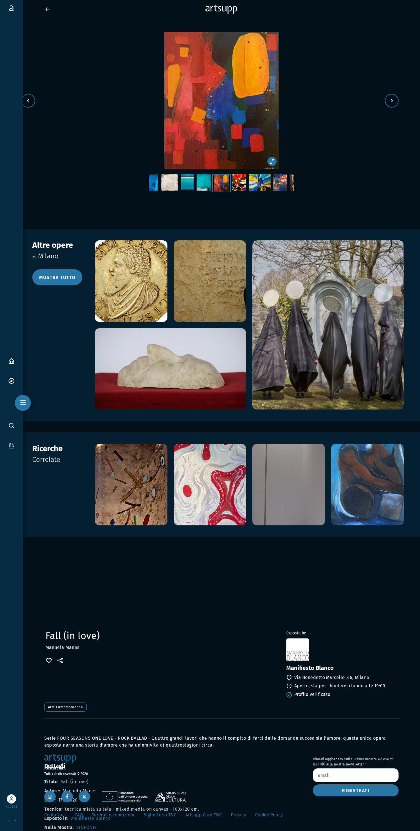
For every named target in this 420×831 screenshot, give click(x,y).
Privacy (238, 815)
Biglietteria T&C (159, 815)
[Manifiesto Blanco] (341, 649)
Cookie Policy (269, 815)
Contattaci (55, 815)
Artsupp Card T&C (203, 815)
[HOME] (11, 360)
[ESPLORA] (11, 380)
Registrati (355, 790)
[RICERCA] (11, 425)
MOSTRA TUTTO (57, 277)
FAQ (79, 815)
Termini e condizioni (113, 815)
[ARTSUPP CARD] (11, 445)
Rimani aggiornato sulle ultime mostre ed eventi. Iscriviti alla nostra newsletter (354, 761)
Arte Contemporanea (65, 707)
